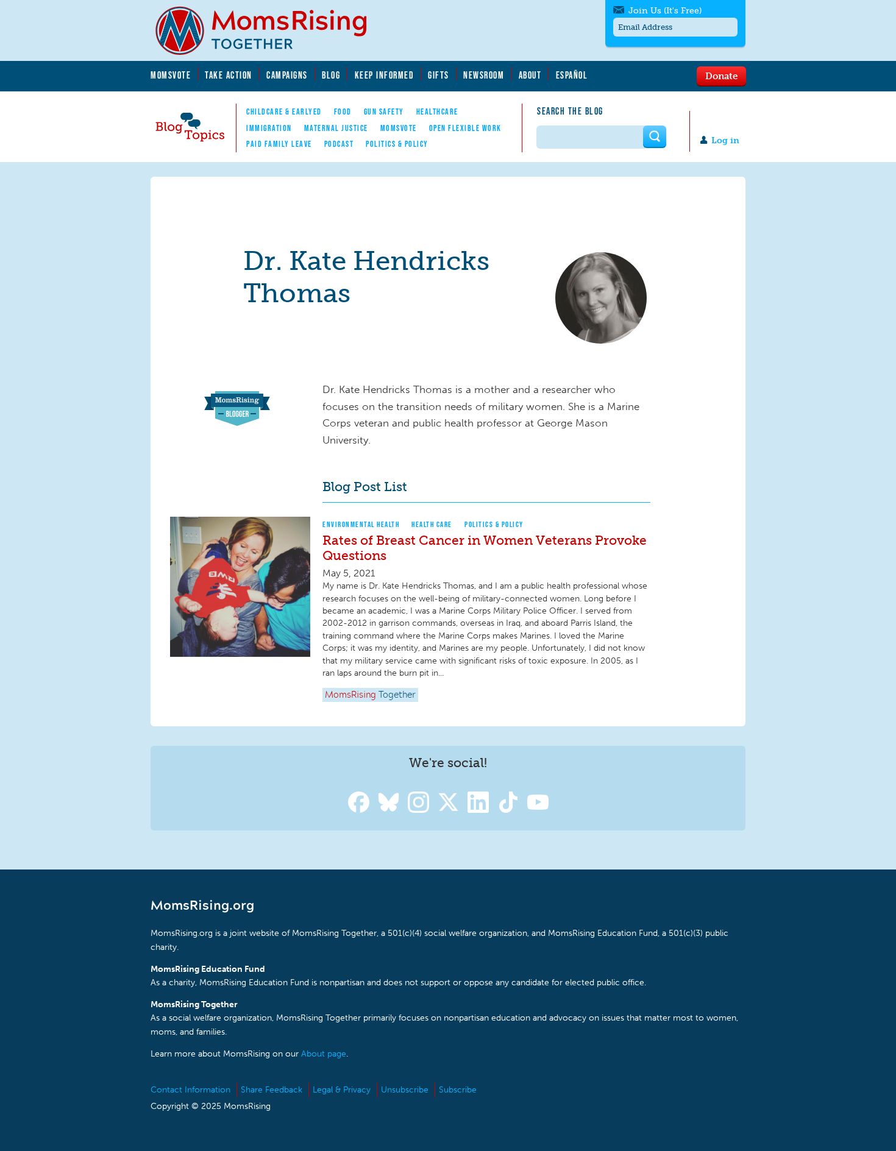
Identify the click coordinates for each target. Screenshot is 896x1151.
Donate (721, 75)
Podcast (339, 144)
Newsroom (483, 74)
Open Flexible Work (465, 128)
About (530, 74)
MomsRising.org (269, 30)
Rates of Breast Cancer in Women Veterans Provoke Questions (484, 548)
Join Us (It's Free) (665, 10)
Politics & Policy (397, 144)
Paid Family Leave (279, 144)
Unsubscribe (404, 1090)
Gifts (438, 74)
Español (572, 74)
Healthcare (437, 111)
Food (343, 111)
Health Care (431, 524)
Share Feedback (271, 1090)
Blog (331, 74)
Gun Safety (384, 111)
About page (323, 1054)
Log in (725, 140)
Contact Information (190, 1090)
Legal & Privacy (342, 1090)
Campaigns (287, 74)
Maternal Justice (336, 128)
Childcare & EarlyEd (284, 111)
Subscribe (458, 1090)
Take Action (228, 74)
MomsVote (171, 74)
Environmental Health (360, 524)
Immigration (269, 128)
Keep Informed (384, 74)
